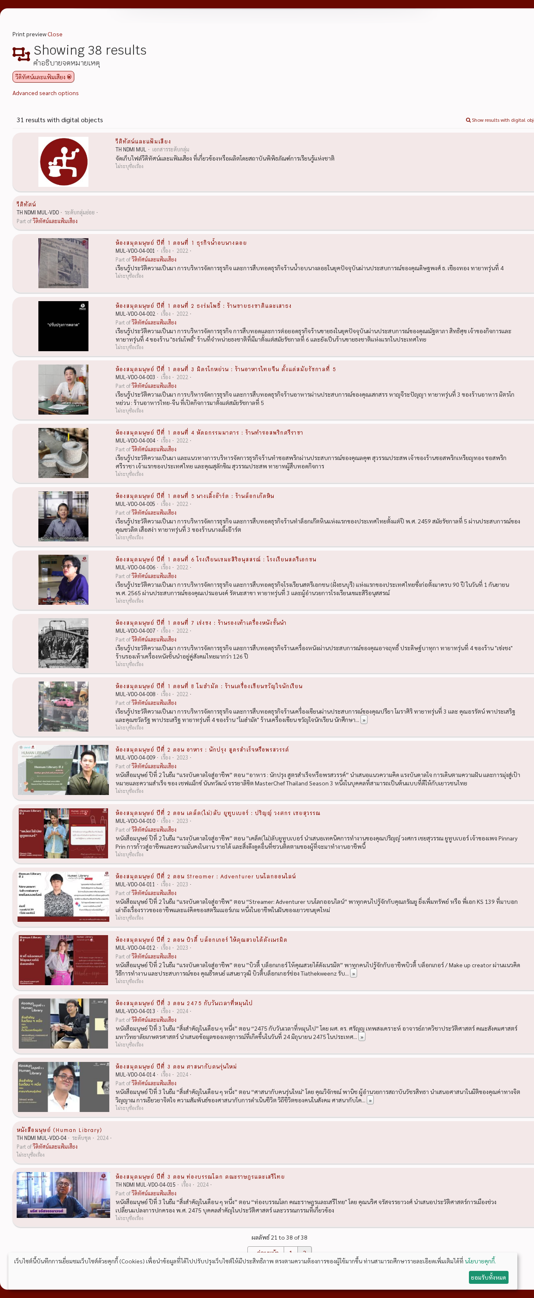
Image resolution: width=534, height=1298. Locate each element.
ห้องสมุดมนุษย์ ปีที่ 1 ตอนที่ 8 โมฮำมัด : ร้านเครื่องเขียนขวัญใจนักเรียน (209, 686)
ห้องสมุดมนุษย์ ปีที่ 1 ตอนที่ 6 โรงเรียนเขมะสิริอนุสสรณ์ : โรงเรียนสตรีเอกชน (216, 559)
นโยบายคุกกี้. (480, 1261)
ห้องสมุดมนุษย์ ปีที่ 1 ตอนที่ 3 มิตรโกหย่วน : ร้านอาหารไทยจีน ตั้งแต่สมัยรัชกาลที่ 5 (226, 369)
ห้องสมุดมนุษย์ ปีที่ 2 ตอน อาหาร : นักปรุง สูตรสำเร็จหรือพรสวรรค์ (202, 749)
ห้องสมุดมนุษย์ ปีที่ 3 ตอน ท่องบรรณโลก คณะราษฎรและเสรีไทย (200, 1176)
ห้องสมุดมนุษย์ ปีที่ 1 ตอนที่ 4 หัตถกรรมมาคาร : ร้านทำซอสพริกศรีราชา (209, 432)
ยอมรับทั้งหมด (488, 1277)
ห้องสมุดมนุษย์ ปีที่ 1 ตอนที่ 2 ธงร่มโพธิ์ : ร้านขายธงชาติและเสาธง (204, 305)
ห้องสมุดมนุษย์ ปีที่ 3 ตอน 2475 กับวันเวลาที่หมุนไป (184, 1003)
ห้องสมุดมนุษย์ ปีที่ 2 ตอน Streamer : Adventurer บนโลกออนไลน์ (206, 876)
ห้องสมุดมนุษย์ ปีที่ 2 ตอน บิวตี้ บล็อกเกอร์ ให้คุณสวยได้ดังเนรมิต (201, 939)
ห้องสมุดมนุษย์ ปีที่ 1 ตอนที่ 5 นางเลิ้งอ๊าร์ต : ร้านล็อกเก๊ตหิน (195, 495)
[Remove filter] (69, 77)
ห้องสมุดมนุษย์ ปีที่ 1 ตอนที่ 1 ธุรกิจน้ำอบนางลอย (181, 242)
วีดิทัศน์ (26, 204)
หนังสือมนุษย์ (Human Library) (59, 1129)
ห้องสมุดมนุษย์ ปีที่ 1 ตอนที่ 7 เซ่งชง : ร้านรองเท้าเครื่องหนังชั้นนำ (201, 622)
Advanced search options (46, 92)
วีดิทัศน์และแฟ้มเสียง (143, 141)
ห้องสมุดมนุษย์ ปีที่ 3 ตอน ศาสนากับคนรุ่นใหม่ (176, 1066)
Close (55, 34)
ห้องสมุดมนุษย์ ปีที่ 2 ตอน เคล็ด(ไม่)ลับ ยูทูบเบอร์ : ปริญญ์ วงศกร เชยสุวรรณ (218, 812)
